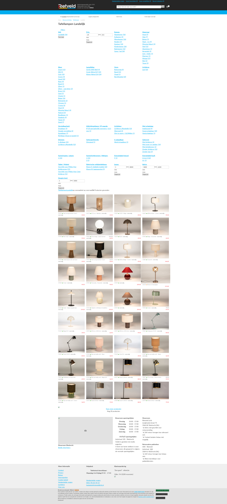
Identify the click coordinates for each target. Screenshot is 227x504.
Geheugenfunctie (92, 140)
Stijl (59, 32)
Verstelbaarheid (64, 126)
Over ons (61, 487)
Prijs (88, 32)
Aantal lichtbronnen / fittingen (97, 156)
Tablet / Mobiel (63, 164)
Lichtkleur (118, 126)
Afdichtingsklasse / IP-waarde (97, 126)
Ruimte (117, 32)
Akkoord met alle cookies (162, 490)
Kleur (60, 67)
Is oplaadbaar (119, 140)
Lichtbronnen (135, 11)
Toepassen (89, 42)
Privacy (60, 473)
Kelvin (144, 164)
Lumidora (61, 485)
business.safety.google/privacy (146, 496)
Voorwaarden (63, 477)
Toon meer (61, 37)
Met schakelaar (148, 126)
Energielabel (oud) (148, 156)
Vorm (116, 67)
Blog (159, 11)
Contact (61, 470)
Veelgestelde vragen (65, 482)
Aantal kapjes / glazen (66, 156)
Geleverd (145, 140)
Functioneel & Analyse (161, 494)
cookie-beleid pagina (139, 491)
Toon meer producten (113, 409)
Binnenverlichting (67, 20)
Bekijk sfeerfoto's (64, 448)
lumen (116, 164)
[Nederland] (167, 2)
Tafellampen (76, 20)
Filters (62, 30)
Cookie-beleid (63, 480)
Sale (149, 11)
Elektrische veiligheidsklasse (96, 164)
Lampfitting (90, 67)
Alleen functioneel (160, 497)
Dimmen (61, 140)
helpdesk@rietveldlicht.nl (95, 485)
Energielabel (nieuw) (121, 156)
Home (60, 11)
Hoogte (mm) (63, 178)
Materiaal (146, 32)
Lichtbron (146, 67)
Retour (60, 475)
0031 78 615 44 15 (93, 483)
